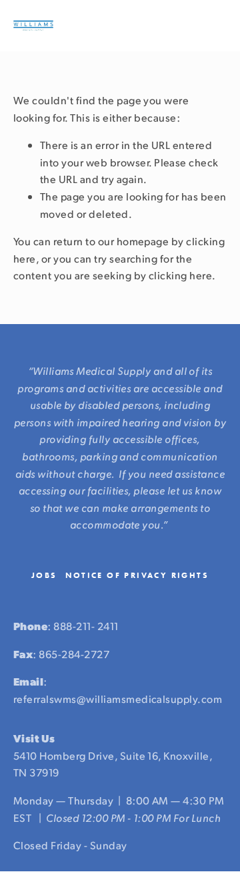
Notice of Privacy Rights (137, 575)
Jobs (44, 575)
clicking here (180, 275)
